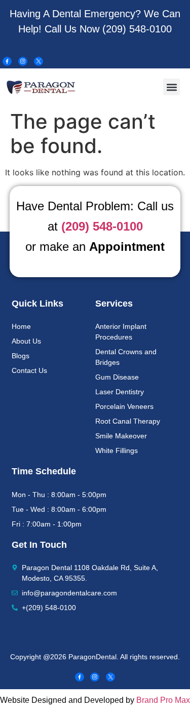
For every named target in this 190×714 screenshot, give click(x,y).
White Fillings (116, 450)
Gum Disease (117, 377)
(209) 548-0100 (137, 28)
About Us (26, 341)
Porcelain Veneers (124, 406)
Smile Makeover (121, 436)
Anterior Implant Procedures (120, 331)
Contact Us (29, 370)
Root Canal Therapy (127, 421)
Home (21, 326)
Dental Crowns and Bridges (126, 357)
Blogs (20, 356)
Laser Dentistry (119, 392)
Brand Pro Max (163, 700)
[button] (171, 87)
